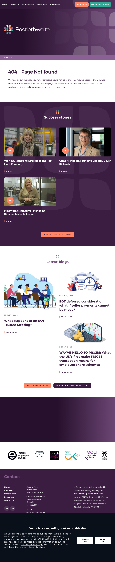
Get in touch (81, 4)
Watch (9, 171)
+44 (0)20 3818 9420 (100, 4)
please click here (36, 547)
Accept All (85, 540)
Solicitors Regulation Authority (88, 494)
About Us (15, 4)
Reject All (103, 540)
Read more (11, 332)
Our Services (28, 4)
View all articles (38, 385)
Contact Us (55, 4)
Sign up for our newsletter (73, 385)
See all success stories (58, 234)
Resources (42, 4)
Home (4, 4)
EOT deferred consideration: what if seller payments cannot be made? (84, 305)
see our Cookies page (32, 544)
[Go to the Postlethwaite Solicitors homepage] (57, 29)
